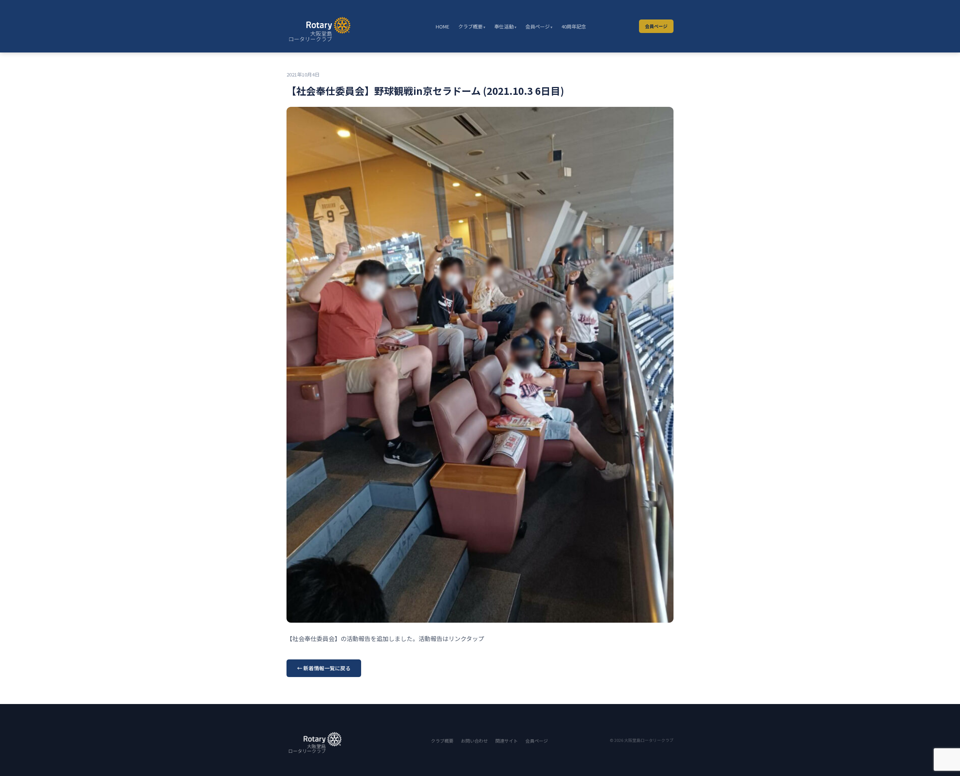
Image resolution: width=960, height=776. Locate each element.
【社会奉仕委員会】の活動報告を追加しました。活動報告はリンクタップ (385, 638)
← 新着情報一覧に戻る (324, 668)
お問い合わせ (474, 740)
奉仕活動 (504, 26)
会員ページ (537, 26)
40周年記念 (573, 26)
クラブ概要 (470, 26)
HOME (442, 26)
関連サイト (506, 740)
